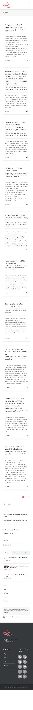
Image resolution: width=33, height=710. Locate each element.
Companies (7, 411)
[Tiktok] (20, 667)
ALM (25, 29)
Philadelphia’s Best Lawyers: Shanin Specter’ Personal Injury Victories (16, 217)
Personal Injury (23, 224)
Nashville (7, 269)
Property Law (8, 454)
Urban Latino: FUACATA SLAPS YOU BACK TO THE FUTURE (16, 575)
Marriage (7, 359)
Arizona (16, 174)
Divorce (20, 358)
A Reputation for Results (14, 25)
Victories (13, 226)
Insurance (12, 411)
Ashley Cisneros (9, 27)
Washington (24, 89)
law (10, 30)
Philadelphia (8, 226)
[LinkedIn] (20, 662)
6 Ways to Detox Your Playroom (11, 530)
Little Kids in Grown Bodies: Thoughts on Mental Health (19, 566)
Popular (7, 553)
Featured (6, 593)
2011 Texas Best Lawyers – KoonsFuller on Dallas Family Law (16, 351)
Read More (7, 60)
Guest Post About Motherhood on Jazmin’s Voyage (15, 520)
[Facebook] (25, 662)
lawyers (17, 89)
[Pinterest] (25, 672)
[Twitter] (20, 657)
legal (16, 30)
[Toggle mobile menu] (29, 3)
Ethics (20, 174)
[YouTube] (25, 667)
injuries (16, 310)
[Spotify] (20, 676)
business (17, 358)
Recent (16, 553)
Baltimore (7, 89)
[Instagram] (20, 672)
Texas (10, 312)
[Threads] (25, 676)
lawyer (12, 30)
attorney (7, 30)
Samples (18, 29)
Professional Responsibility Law (12, 176)
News (5, 597)
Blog (15, 29)
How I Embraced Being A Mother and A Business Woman (15, 558)
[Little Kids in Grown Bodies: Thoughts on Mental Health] (6, 566)
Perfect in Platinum (8, 533)
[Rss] (25, 657)
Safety (23, 310)
